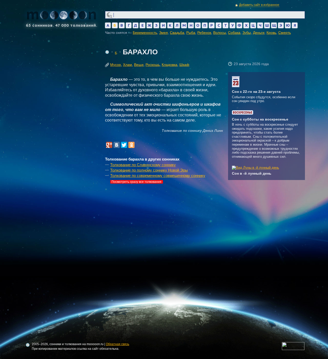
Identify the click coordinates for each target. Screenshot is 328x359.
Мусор (115, 65)
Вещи (139, 65)
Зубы (246, 33)
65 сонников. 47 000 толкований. (61, 25)
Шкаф (184, 65)
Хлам (127, 65)
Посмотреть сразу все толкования (136, 182)
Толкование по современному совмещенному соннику (157, 175)
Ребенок (204, 33)
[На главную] (107, 52)
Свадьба (177, 33)
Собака (234, 33)
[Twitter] (124, 145)
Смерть (284, 33)
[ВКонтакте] (117, 145)
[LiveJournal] (139, 145)
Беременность (145, 33)
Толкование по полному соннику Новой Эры (149, 170)
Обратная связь (117, 344)
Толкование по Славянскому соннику (143, 165)
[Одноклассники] (131, 145)
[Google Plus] (109, 145)
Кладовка (169, 65)
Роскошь (153, 65)
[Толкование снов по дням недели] (242, 113)
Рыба (190, 33)
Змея (163, 33)
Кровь (271, 33)
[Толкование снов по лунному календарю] (255, 167)
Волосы (219, 33)
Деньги (258, 33)
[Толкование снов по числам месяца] (236, 86)
